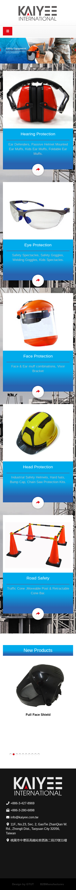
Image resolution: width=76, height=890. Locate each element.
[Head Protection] (38, 432)
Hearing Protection (38, 134)
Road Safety (38, 578)
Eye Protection (38, 245)
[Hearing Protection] (38, 99)
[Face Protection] (38, 321)
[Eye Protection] (38, 210)
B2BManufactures (52, 884)
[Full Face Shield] (38, 686)
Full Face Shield (38, 715)
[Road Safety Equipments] (38, 543)
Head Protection (38, 467)
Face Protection (38, 356)
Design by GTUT (23, 884)
